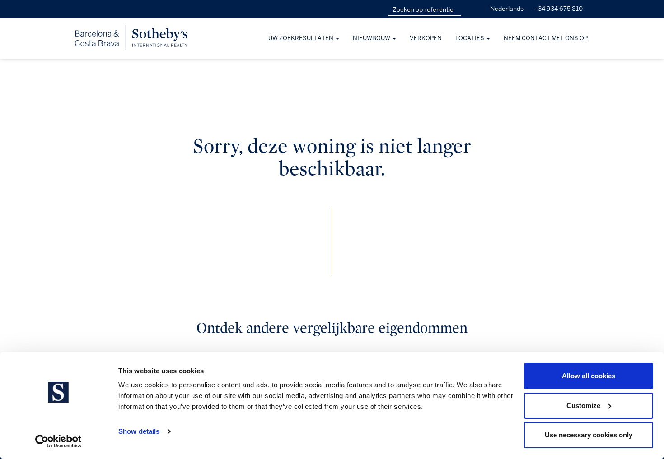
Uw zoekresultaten (301, 38)
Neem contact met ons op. (546, 38)
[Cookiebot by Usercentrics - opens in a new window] (58, 441)
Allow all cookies (588, 376)
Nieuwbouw (372, 38)
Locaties (470, 38)
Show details (138, 431)
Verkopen (426, 38)
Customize (583, 405)
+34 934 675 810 (558, 9)
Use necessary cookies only (588, 435)
